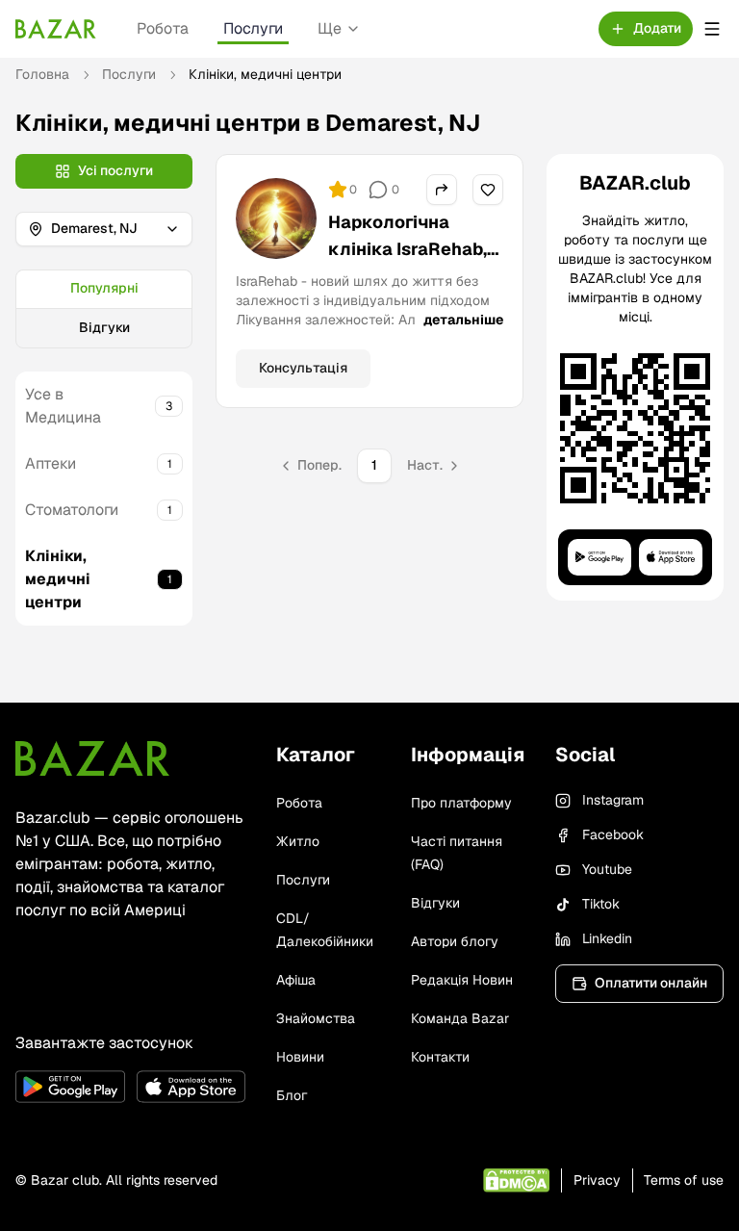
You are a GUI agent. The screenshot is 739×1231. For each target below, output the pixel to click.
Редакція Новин (462, 979)
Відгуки (104, 327)
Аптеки (50, 463)
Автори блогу (454, 941)
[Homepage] (55, 28)
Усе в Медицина (63, 405)
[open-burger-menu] (712, 29)
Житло (297, 841)
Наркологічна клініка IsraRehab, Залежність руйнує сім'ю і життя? (412, 262)
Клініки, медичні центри (57, 579)
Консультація (303, 367)
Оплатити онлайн (651, 982)
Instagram (613, 799)
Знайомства (315, 1018)
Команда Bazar (460, 1018)
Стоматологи (71, 510)
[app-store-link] (191, 1086)
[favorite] (487, 189)
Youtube (607, 869)
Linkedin (607, 938)
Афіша (296, 979)
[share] (441, 189)
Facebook (613, 834)
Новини (300, 1056)
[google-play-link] (70, 1086)
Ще (330, 28)
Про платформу (461, 802)
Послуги (253, 28)
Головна (42, 74)
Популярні (104, 287)
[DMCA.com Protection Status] (516, 1180)
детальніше (463, 319)
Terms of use (684, 1180)
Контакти (440, 1056)
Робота (163, 28)
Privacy (597, 1180)
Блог (291, 1095)
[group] (103, 308)
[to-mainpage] (92, 758)
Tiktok (601, 903)
